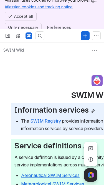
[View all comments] (90, 148)
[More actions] (94, 50)
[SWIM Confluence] (28, 35)
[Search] (39, 35)
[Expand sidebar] (7, 35)
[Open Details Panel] (90, 159)
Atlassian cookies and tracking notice (39, 6)
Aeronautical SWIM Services (50, 175)
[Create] (85, 35)
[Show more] (96, 35)
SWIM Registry (45, 121)
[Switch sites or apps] (17, 35)
